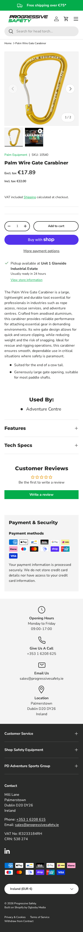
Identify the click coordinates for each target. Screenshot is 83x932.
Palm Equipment (15, 155)
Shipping (30, 197)
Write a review (41, 494)
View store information (26, 280)
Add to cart (56, 226)
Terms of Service (39, 917)
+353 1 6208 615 (31, 819)
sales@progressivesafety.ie (37, 824)
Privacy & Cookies (15, 917)
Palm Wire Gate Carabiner (30, 43)
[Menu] (76, 19)
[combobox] (41, 31)
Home (8, 43)
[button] (66, 19)
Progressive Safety (25, 903)
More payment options (41, 251)
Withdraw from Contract (18, 921)
